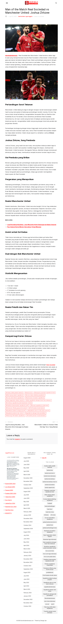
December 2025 (28, 478)
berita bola (21, 16)
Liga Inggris (28, 16)
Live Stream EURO (10, 487)
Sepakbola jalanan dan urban (15, 413)
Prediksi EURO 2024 (10, 493)
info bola (53, 515)
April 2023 (26, 586)
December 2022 (28, 599)
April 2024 (26, 545)
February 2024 (28, 552)
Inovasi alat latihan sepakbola (15, 397)
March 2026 (27, 474)
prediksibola (49, 572)
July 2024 (26, 535)
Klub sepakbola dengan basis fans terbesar (39, 400)
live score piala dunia (49, 556)
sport (52, 604)
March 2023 (27, 589)
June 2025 (26, 498)
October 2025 (27, 484)
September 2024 (28, 528)
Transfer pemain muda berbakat (36, 415)
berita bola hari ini (50, 473)
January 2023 (27, 596)
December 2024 (28, 518)
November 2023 (28, 562)
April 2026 (26, 471)
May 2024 (26, 542)
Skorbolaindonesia (50, 598)
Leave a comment (39, 16)
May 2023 (26, 582)
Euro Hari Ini (8, 500)
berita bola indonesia (49, 476)
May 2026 (26, 468)
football (50, 503)
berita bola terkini (49, 484)
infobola (46, 515)
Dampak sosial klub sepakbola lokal (45, 392)
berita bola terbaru (50, 479)
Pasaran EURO (9, 490)
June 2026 (26, 464)
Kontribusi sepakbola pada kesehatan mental (19, 403)
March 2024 (27, 548)
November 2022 (28, 602)
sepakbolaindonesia (49, 587)
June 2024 (26, 538)
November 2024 (28, 521)
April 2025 (26, 505)
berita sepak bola (49, 487)
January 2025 (27, 515)
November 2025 (28, 481)
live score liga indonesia (49, 553)
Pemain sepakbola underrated (40, 405)
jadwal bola (50, 525)
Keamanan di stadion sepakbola (35, 397)
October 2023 (27, 565)
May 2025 (26, 501)
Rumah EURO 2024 (10, 483)
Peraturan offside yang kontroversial (17, 408)
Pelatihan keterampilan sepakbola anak (17, 405)
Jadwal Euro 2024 (10, 503)
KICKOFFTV (8, 513)
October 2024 (27, 525)
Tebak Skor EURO (10, 496)
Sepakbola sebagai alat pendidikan (36, 413)
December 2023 (28, 559)
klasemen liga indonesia (49, 539)
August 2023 (27, 572)
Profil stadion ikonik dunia (37, 408)
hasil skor (49, 509)
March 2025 (27, 508)
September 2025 (28, 488)
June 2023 (26, 579)
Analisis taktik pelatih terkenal (15, 392)
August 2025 (27, 491)
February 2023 (28, 592)
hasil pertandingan (50, 506)
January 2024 (27, 555)
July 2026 (26, 461)
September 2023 (28, 569)
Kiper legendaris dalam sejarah (15, 400)
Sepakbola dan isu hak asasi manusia (39, 410)
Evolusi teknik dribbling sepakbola (35, 395)
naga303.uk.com (9, 453)
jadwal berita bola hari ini (49, 522)
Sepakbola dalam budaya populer (16, 410)
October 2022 (27, 606)
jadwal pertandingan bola (50, 528)
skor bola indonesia (49, 601)
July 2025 (26, 495)
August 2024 (27, 532)
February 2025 (28, 511)
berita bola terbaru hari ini (50, 481)
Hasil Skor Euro (9, 510)
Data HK (44, 457)
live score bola (50, 551)
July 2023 (26, 575)
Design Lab (43, 620)
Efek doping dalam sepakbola (15, 395)
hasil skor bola (50, 512)
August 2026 (27, 457)
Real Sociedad (50, 365)
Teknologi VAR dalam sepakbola (15, 415)
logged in (17, 439)
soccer (47, 604)
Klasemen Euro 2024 (10, 506)
